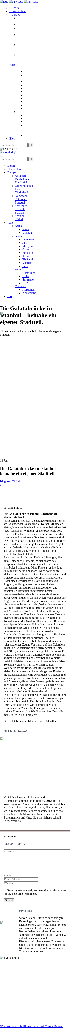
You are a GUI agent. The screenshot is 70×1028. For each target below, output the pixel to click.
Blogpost (5, 481)
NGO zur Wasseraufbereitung (19, 1006)
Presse (4, 977)
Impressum (7, 1016)
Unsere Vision (9, 964)
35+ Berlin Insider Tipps (15, 993)
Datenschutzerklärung (14, 1019)
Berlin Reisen (8, 990)
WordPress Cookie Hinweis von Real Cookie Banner (31, 1026)
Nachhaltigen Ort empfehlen (18, 974)
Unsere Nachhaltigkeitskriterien (20, 967)
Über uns (6, 970)
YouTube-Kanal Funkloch (16, 1003)
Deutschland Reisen (12, 987)
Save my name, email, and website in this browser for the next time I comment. (35, 892)
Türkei (16, 481)
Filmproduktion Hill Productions (20, 1010)
